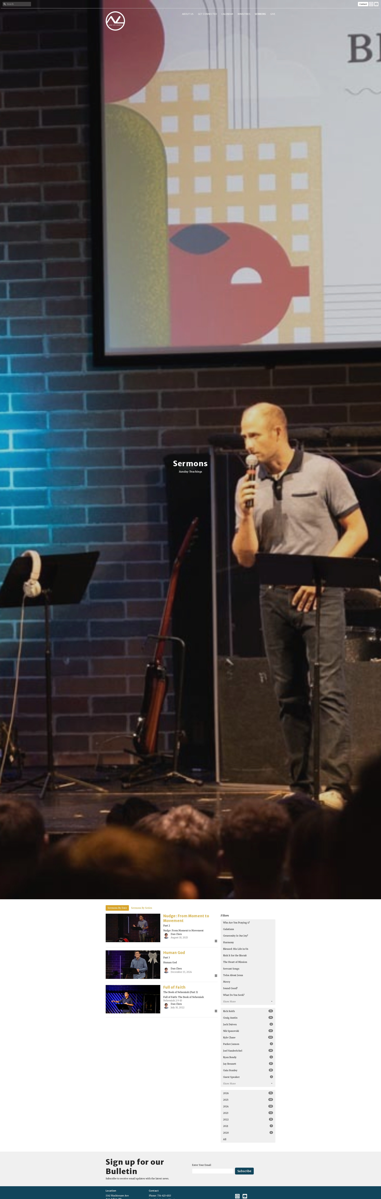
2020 (247, 1132)
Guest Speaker (247, 1077)
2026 (247, 1093)
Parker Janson (247, 1044)
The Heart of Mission (235, 962)
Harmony (228, 942)
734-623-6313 (164, 1195)
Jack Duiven (247, 1024)
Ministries (244, 14)
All (224, 1139)
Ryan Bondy (247, 1057)
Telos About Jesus (233, 975)
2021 (247, 1126)
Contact (363, 4)
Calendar (227, 14)
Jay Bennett (247, 1063)
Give (272, 14)
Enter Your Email (201, 1165)
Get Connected (207, 14)
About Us (187, 14)
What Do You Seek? (233, 995)
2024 (247, 1106)
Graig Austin (247, 1017)
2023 (247, 1112)
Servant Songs (231, 968)
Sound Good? (230, 988)
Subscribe (244, 1171)
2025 (247, 1099)
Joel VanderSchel (247, 1050)
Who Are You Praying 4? (236, 922)
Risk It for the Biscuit (235, 955)
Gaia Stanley (247, 1070)
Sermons (260, 14)
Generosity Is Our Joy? (235, 935)
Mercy (226, 981)
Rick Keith (247, 1011)
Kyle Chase (247, 1037)
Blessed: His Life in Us (235, 949)
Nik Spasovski (247, 1030)
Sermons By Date (117, 908)
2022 (247, 1119)
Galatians (228, 929)
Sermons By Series (141, 908)
